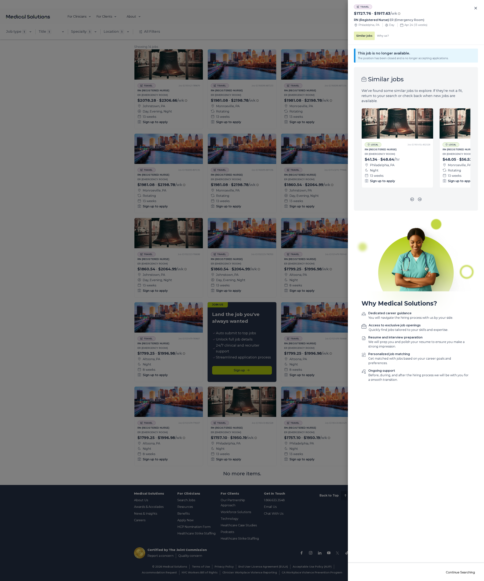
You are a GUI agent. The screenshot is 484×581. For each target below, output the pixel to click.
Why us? (383, 35)
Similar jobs (364, 35)
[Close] (475, 8)
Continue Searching (460, 572)
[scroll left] (412, 199)
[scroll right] (420, 199)
